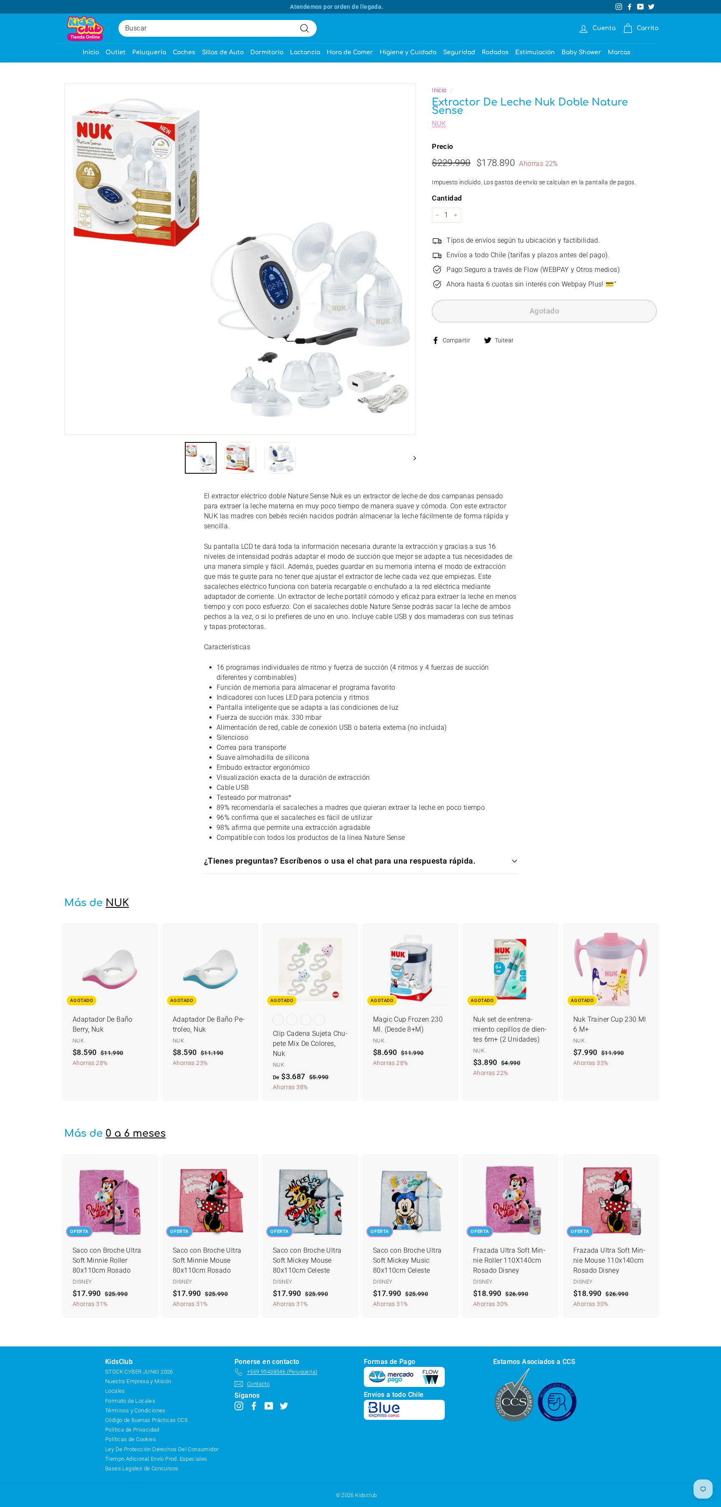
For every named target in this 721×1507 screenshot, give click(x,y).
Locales (115, 1391)
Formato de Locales (130, 1401)
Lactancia (305, 52)
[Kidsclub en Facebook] (254, 1405)
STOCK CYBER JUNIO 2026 (139, 1372)
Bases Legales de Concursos (141, 1468)
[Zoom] (240, 259)
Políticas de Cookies (130, 1439)
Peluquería (149, 52)
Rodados (495, 52)
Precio (442, 146)
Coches (184, 52)
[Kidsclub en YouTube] (269, 1405)
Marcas (619, 52)
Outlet (116, 52)
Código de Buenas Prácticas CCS (146, 1420)
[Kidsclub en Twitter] (284, 1405)
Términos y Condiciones (135, 1410)
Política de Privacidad (132, 1430)
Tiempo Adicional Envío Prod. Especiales (156, 1459)
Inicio (91, 52)
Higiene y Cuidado (408, 52)
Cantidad (447, 198)
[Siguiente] (411, 458)
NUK (439, 124)
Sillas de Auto (223, 52)
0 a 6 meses (136, 1133)
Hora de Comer (350, 52)
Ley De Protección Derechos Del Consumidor (161, 1449)
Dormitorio (266, 52)
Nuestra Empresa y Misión (138, 1381)
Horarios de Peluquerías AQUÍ (336, 6)
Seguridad (459, 52)
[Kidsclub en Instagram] (238, 1405)
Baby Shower (581, 52)
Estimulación (535, 52)
